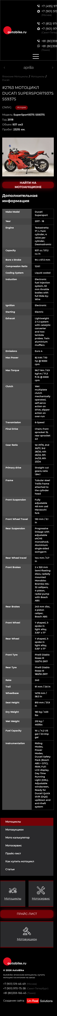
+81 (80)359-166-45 (14, 993)
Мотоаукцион (14, 829)
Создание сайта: (14, 1000)
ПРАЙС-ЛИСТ (27, 914)
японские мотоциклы (25, 974)
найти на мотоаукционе (28, 185)
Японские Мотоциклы (15, 76)
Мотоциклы (13, 821)
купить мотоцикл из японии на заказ (24, 976)
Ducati (6, 80)
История (21, 107)
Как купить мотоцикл (19, 861)
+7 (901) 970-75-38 (14, 988)
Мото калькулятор (17, 837)
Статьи (10, 869)
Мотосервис (13, 845)
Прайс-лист (13, 853)
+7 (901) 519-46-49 (14, 983)
